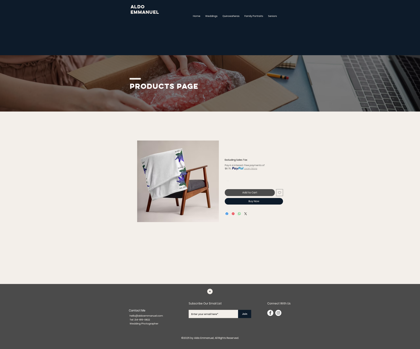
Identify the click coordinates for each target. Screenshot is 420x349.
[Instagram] (278, 313)
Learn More (250, 168)
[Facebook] (270, 313)
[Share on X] (246, 214)
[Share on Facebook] (227, 214)
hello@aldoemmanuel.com (146, 315)
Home (140, 128)
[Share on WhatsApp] (239, 214)
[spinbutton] (232, 181)
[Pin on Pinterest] (233, 214)
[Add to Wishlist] (279, 192)
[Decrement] (227, 181)
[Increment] (237, 181)
